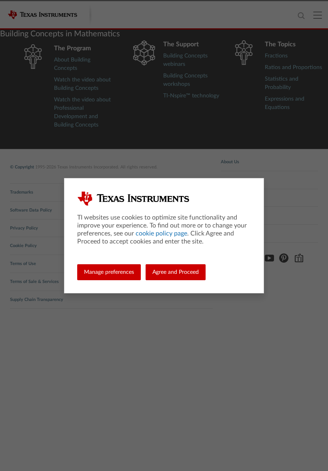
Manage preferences (109, 272)
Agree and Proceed (175, 272)
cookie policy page (161, 233)
